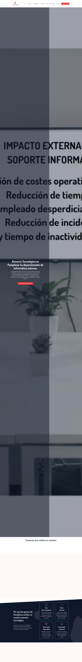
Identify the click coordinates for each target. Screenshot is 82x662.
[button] (31, 4)
